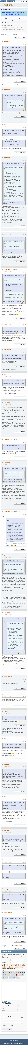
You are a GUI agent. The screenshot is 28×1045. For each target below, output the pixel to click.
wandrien (23, 20)
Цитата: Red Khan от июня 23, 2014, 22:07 (14, 355)
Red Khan (7, 269)
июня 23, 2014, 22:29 (6, 351)
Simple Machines (17, 1041)
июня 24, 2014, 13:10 (6, 678)
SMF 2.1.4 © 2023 (10, 1041)
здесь (24, 12)
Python (6, 555)
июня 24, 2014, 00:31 (6, 513)
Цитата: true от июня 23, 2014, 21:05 (13, 238)
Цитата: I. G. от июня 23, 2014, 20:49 (13, 95)
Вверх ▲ (16, 1040)
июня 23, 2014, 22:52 (6, 376)
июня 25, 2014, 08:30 (6, 798)
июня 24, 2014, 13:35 (6, 696)
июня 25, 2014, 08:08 (6, 766)
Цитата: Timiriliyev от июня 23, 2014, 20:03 (14, 275)
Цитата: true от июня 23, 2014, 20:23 (13, 717)
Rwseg (6, 889)
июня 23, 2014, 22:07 (6, 271)
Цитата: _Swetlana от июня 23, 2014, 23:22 (14, 445)
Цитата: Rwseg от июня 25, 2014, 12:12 (14, 918)
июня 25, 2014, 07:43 (6, 740)
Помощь (12, 1040)
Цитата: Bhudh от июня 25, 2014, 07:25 (14, 744)
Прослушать (4, 1005)
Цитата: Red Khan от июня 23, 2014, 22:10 (14, 380)
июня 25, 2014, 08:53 (6, 862)
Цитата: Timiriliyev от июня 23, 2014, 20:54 (14, 141)
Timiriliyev (7, 41)
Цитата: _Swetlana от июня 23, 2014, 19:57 (14, 47)
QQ (16, 81)
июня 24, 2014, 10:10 (6, 614)
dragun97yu (7, 349)
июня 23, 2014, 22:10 (6, 324)
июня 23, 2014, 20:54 (6, 43)
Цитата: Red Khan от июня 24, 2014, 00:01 (14, 468)
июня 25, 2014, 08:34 (6, 832)
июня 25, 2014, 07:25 (6, 713)
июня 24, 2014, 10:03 (6, 557)
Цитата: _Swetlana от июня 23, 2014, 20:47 (14, 130)
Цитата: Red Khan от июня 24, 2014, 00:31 (14, 618)
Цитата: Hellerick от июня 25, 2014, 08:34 (14, 865)
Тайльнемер (8, 676)
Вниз (2, 34)
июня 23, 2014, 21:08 (6, 160)
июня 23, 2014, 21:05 (6, 126)
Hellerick (6, 764)
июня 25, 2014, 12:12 (6, 891)
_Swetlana (7, 89)
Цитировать (22, 81)
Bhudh (6, 711)
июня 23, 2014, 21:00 (6, 91)
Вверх (2, 945)
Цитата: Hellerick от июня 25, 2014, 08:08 (14, 802)
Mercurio (18, 20)
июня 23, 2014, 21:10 (6, 234)
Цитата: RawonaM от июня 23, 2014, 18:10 (14, 894)
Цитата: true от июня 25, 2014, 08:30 (13, 836)
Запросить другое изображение (15, 1005)
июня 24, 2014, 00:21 (6, 464)
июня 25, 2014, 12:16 (6, 914)
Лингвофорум (7, 5)
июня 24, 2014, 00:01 (6, 442)
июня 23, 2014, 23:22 (6, 404)
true (5, 124)
